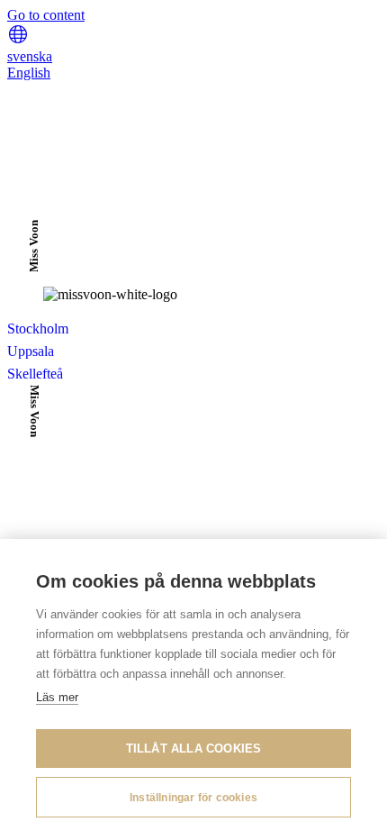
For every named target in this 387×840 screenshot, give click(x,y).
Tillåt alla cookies (194, 748)
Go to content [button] (46, 15)
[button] (18, 40)
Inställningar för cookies (193, 797)
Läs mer (57, 697)
